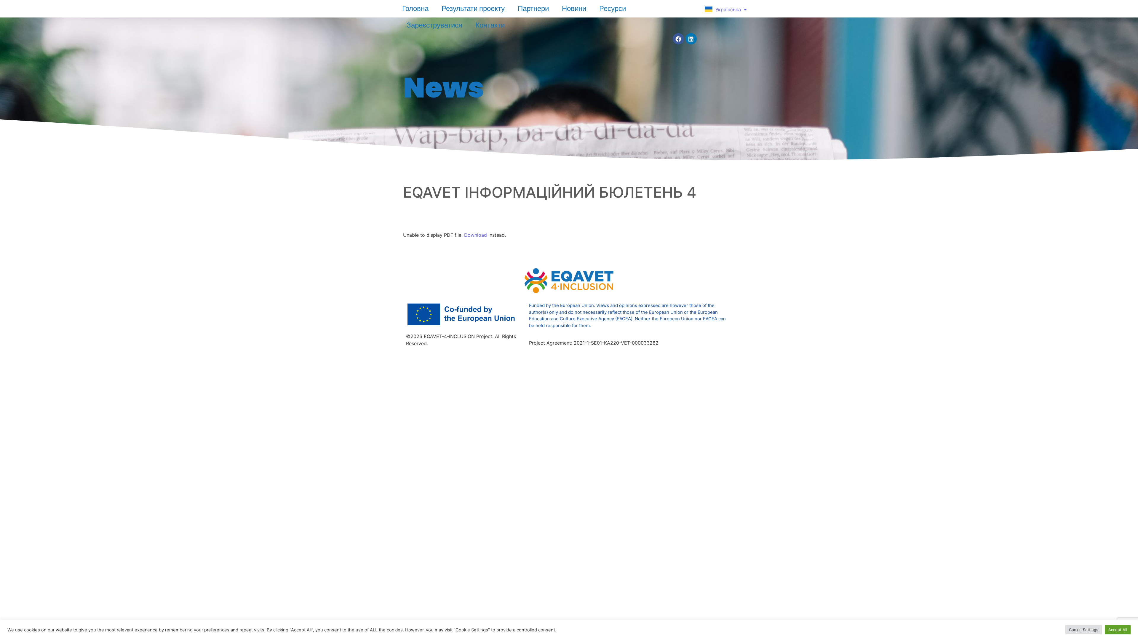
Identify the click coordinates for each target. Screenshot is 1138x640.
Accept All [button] (1117, 629)
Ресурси (612, 8)
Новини (574, 8)
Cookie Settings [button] (1083, 629)
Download (475, 235)
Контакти (490, 25)
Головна (415, 8)
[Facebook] (678, 38)
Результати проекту (473, 8)
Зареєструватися (434, 25)
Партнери (533, 8)
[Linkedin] (691, 38)
